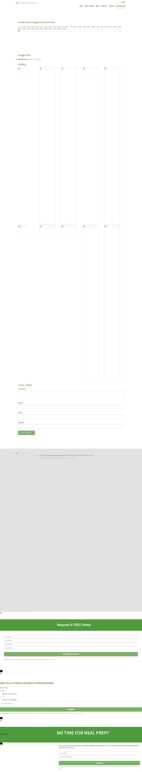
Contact (111, 6)
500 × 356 (77, 27)
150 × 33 (60, 27)
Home (81, 6)
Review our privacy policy (51, 659)
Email (21, 412)
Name (21, 403)
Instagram (113, 1)
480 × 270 (95, 27)
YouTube (109, 1)
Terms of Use (49, 458)
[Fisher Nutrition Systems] (26, 3)
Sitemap (41, 458)
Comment (22, 389)
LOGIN (123, 2)
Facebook (106, 1)
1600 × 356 (62, 28)
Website (21, 422)
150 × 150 (26, 27)
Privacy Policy (58, 458)
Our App (104, 6)
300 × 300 (43, 28)
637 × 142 (43, 27)
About (98, 6)
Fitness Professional (9, 694)
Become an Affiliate (70, 458)
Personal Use (120, 6)
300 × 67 (35, 27)
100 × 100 (34, 28)
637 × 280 (113, 27)
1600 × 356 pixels (34, 59)
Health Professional (9, 700)
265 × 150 (104, 27)
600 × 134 (68, 27)
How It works (89, 6)
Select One (4, 688)
